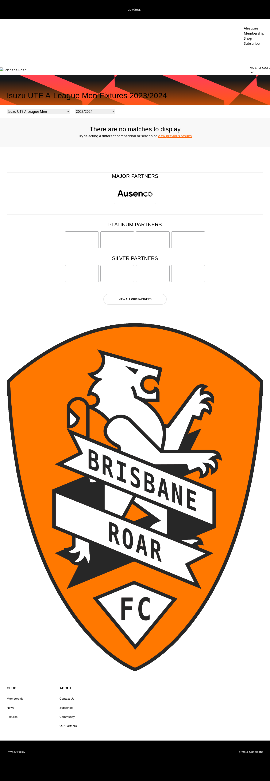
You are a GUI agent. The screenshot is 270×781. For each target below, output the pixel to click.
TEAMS (150, 55)
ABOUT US (255, 55)
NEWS (118, 55)
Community (175, 55)
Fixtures (12, 716)
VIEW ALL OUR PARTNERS (135, 299)
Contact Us (66, 698)
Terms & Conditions (250, 751)
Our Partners (68, 725)
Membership (15, 698)
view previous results (175, 136)
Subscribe (66, 707)
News (10, 707)
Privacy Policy (16, 751)
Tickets (231, 55)
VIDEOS (133, 55)
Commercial (204, 55)
